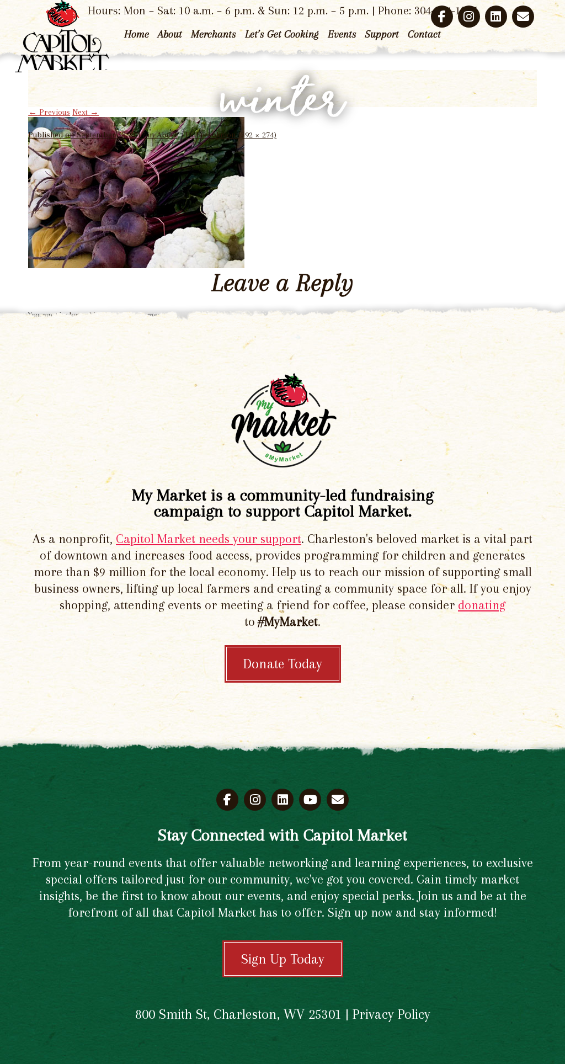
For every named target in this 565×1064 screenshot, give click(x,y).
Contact (424, 34)
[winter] (136, 265)
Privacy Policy (391, 1014)
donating (481, 605)
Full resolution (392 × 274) (230, 135)
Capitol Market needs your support (208, 538)
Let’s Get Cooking (282, 34)
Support (382, 34)
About (170, 34)
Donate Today (282, 664)
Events (342, 34)
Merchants (213, 34)
